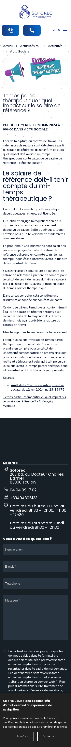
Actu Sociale (36, 129)
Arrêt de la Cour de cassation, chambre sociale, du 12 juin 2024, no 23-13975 (37, 387)
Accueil (8, 46)
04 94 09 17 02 (23, 490)
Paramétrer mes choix (53, 727)
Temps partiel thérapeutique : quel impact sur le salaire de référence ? (34, 399)
